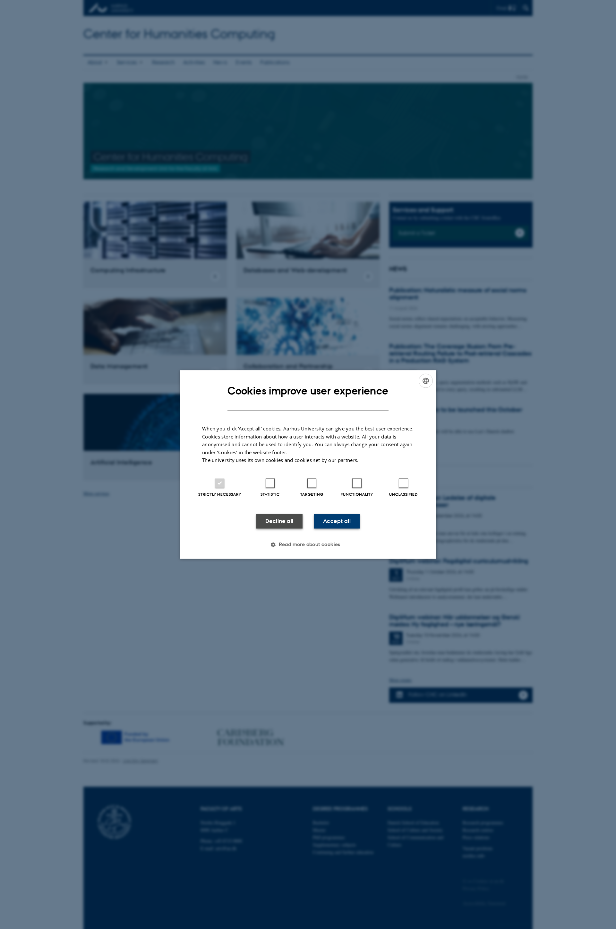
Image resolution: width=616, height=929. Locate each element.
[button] (308, 545)
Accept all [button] (337, 521)
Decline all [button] (279, 521)
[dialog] (308, 464)
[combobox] (426, 380)
